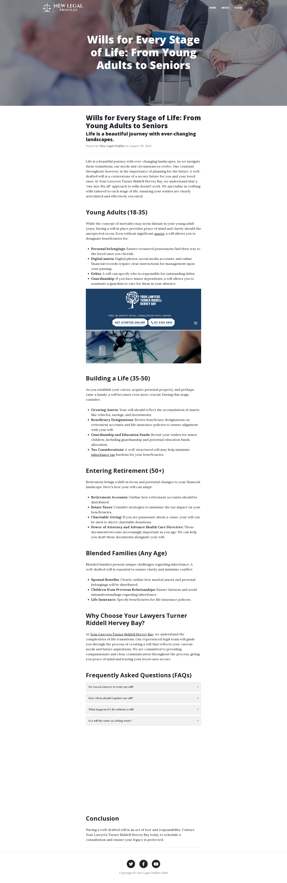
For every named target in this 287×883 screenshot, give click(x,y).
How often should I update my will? (143, 698)
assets (159, 233)
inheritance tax (103, 454)
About (226, 7)
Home (212, 7)
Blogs (238, 7)
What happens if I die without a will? (143, 709)
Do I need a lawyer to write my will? (143, 687)
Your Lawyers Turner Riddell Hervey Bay (121, 634)
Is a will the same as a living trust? (143, 721)
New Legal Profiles (112, 146)
